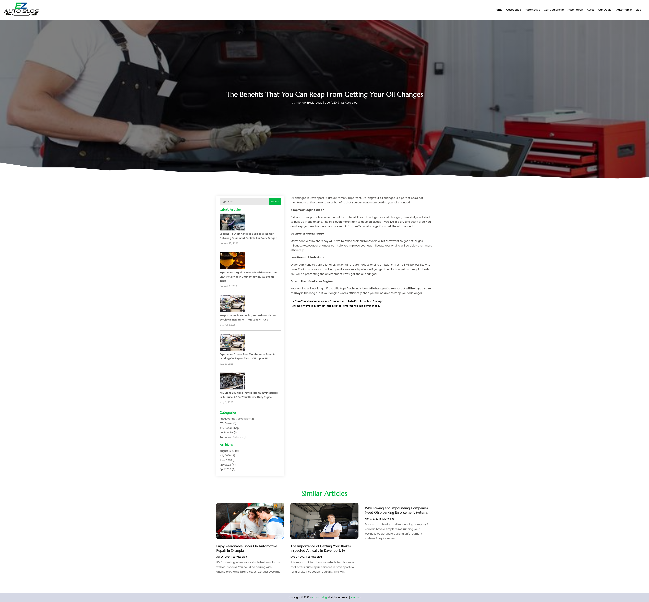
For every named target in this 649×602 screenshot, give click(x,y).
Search (275, 201)
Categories (513, 10)
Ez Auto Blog (349, 103)
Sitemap (355, 597)
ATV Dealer (226, 423)
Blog (638, 10)
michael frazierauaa (309, 103)
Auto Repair (575, 10)
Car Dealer (605, 10)
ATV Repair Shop (229, 428)
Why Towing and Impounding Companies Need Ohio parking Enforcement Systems (396, 510)
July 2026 (225, 455)
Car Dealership (554, 10)
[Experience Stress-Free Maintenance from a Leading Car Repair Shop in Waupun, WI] (232, 343)
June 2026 (226, 460)
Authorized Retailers (231, 437)
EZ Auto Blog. (319, 597)
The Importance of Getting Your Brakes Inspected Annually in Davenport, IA (321, 548)
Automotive (532, 10)
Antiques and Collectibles (235, 418)
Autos (590, 10)
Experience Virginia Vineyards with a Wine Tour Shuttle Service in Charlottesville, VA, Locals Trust (249, 277)
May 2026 (225, 464)
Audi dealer (226, 432)
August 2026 (227, 451)
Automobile (624, 10)
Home (498, 10)
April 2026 (225, 469)
